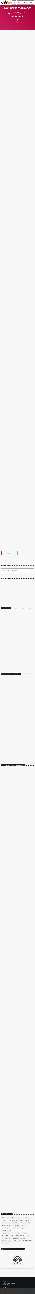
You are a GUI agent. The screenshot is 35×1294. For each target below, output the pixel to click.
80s (27, 1218)
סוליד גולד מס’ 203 (11, 297)
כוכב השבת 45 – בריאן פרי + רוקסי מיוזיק (15, 891)
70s (20, 1218)
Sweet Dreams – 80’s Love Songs (20, 663)
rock (26, 1235)
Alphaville (6, 1223)
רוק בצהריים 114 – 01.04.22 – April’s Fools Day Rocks (21, 731)
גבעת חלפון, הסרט (7, 800)
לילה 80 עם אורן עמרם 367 (15, 241)
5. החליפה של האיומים (11, 1113)
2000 (11, 1220)
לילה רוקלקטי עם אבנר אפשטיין (18, 654)
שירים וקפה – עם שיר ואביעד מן (18, 621)
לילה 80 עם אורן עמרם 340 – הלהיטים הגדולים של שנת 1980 (17, 531)
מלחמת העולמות (7, 1154)
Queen (18, 1235)
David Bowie (26, 1223)
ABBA (27, 1220)
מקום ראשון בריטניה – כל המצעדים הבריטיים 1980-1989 (20, 697)
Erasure (6, 1228)
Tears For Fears (18, 1238)
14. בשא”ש (7, 1024)
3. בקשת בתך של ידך (10, 936)
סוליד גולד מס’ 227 (15, 756)
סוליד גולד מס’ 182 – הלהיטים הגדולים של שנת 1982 (16, 413)
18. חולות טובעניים (10, 980)
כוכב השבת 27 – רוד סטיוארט (13, 1201)
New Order (6, 1230)
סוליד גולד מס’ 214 (11, 185)
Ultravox (16, 1240)
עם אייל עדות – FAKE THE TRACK (19, 638)
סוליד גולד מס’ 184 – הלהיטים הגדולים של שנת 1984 (16, 354)
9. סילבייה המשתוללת (11, 848)
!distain (5, 1218)
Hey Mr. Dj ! (13, 612)
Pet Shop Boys (7, 1235)
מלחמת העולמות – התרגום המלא (14, 1157)
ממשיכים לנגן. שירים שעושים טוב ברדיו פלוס (20, 630)
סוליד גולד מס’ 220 (11, 129)
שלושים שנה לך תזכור (11, 596)
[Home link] (6, 2)
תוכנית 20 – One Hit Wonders (19, 680)
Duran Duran (20, 1225)
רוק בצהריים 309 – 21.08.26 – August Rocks (19, 747)
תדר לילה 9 (12, 688)
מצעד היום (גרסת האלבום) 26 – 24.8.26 (19, 714)
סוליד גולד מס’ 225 (11, 72)
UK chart (6, 1240)
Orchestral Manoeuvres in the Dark (14, 1233)
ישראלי (5, 1243)
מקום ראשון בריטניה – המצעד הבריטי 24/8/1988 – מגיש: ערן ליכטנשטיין (21, 705)
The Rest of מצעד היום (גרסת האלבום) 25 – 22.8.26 (19, 722)
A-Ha (19, 1220)
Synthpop (6, 1238)
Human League (17, 1228)
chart (16, 1223)
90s (4, 1220)
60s (13, 1218)
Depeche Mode (7, 1225)
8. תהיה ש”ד (7, 1068)
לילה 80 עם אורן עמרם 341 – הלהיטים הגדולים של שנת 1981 (17, 472)
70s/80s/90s (7, 592)
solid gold (6, 69)
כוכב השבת (6, 886)
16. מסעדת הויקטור (10, 803)
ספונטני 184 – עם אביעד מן (18, 739)
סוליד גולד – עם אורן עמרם (17, 646)
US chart (27, 1240)
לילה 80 (5, 237)
